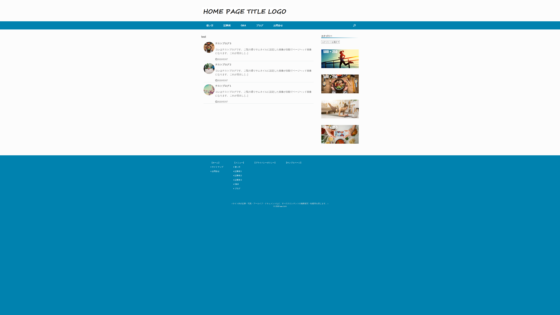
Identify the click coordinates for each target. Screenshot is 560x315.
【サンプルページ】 (293, 162)
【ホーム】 (215, 162)
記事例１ (238, 171)
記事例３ (238, 179)
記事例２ (238, 175)
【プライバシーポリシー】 (265, 162)
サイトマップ (217, 166)
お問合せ (278, 25)
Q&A (243, 25)
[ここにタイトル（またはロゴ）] (245, 11)
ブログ (259, 25)
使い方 (209, 25)
